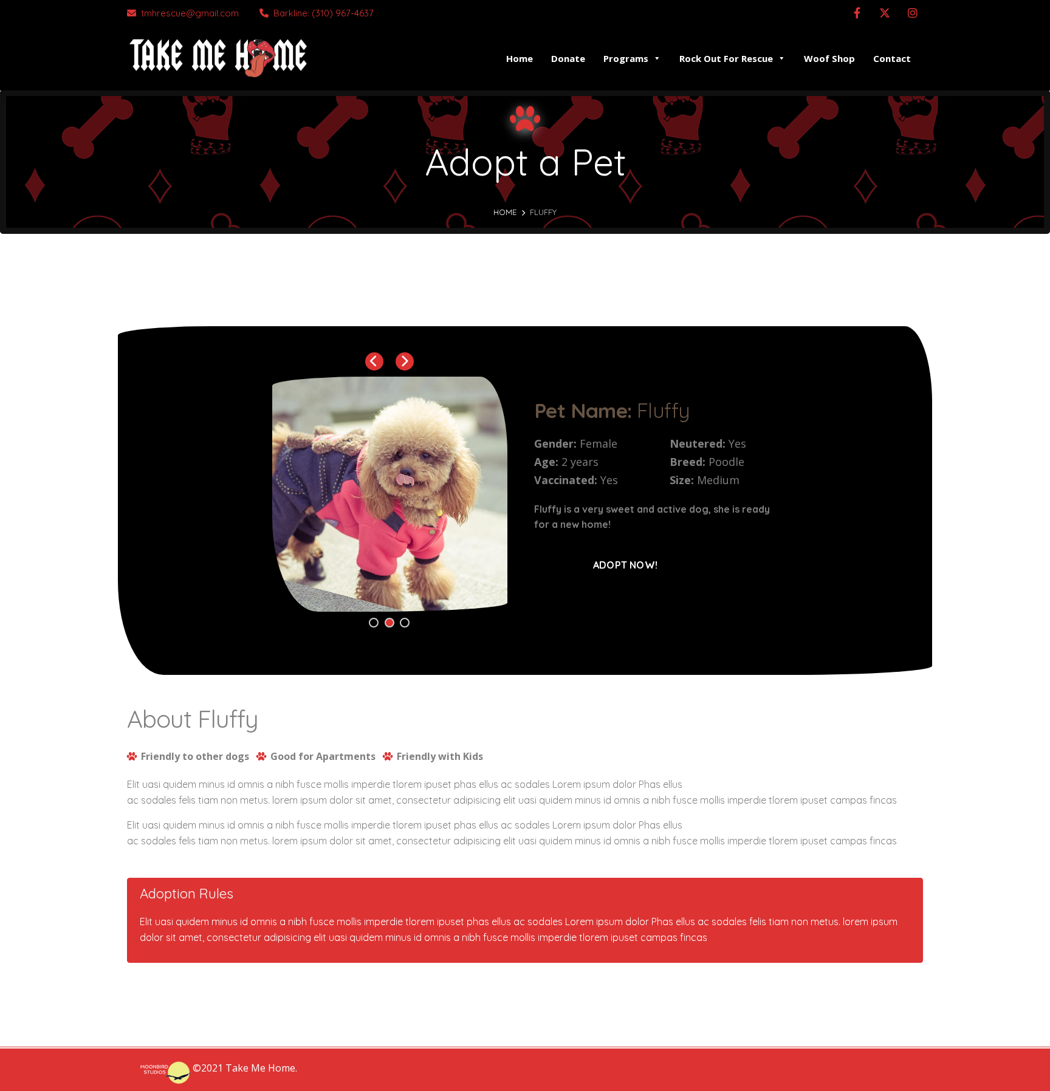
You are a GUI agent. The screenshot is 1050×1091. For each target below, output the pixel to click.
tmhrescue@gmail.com (190, 13)
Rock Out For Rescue (726, 58)
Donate (568, 58)
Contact (892, 58)
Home (519, 58)
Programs (625, 58)
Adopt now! (625, 565)
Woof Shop (829, 58)
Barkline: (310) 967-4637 (323, 13)
